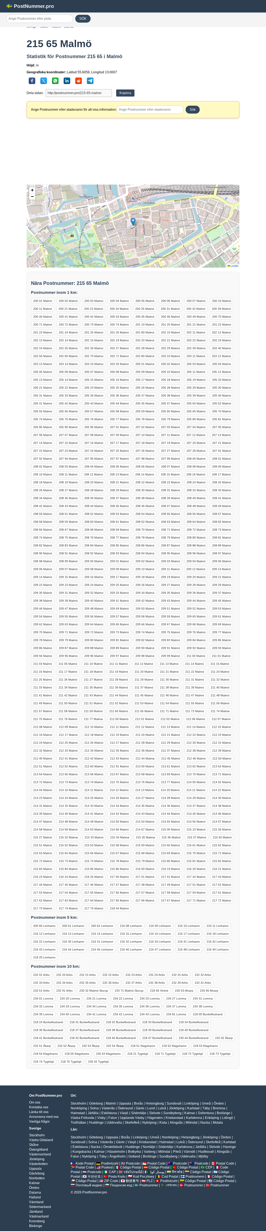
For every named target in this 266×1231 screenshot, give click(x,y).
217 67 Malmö (170, 900)
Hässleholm (116, 1151)
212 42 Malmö (93, 758)
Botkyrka (134, 1151)
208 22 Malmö (144, 482)
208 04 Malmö (93, 466)
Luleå (162, 1108)
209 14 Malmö (42, 577)
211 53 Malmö (144, 703)
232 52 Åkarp (66, 1045)
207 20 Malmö (196, 443)
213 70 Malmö (196, 774)
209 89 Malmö (119, 648)
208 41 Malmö (221, 498)
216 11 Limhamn (218, 925)
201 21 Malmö (196, 324)
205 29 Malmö (196, 387)
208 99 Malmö (68, 561)
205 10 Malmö (170, 372)
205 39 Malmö (196, 395)
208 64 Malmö (196, 521)
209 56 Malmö (93, 616)
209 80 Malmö (93, 640)
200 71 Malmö (42, 324)
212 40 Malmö (42, 758)
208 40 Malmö (196, 498)
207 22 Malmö (42, 450)
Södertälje (138, 1113)
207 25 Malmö (119, 450)
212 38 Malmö (196, 750)
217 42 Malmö (196, 876)
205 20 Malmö (221, 379)
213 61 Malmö (170, 766)
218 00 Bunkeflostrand (208, 1014)
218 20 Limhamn (44, 957)
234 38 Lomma (203, 1006)
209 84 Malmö (196, 640)
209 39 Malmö (68, 600)
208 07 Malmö (170, 466)
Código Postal (130, 1167)
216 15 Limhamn (131, 933)
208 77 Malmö (119, 537)
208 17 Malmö (221, 474)
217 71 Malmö (196, 900)
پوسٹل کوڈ (157, 1172)
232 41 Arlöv (203, 982)
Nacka (205, 1122)
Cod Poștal (170, 1176)
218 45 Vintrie (159, 990)
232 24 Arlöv (157, 974)
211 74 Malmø (220, 711)
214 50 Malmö (119, 821)
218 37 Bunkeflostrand (84, 1030)
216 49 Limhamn (218, 949)
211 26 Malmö (68, 679)
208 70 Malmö (144, 529)
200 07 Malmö (196, 301)
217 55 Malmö (93, 892)
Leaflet (234, 265)
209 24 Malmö (93, 585)
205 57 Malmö (93, 411)
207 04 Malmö (196, 427)
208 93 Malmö (119, 553)
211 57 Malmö (42, 711)
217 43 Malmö (221, 876)
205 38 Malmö (170, 395)
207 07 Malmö (68, 435)
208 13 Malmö (119, 474)
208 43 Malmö (68, 506)
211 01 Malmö (221, 656)
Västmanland (39, 1216)
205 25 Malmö (119, 387)
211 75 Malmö (42, 719)
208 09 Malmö (221, 466)
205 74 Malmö (42, 419)
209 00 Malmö (93, 561)
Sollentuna (206, 1113)
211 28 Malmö (118, 679)
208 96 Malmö (196, 553)
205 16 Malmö (119, 379)
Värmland (36, 1202)
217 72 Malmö (221, 900)
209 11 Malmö (170, 569)
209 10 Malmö (144, 569)
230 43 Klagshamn (108, 1053)
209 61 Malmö (221, 616)
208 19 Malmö (68, 482)
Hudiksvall (206, 1151)
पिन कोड (177, 1172)
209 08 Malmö (93, 569)
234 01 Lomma (43, 998)
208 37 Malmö (119, 498)
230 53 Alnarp (184, 990)
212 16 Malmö (42, 734)
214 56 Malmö (196, 821)
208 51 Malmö (68, 514)
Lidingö (227, 1118)
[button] (133, 222)
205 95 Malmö (93, 427)
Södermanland (40, 1207)
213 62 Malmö (196, 766)
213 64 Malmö (42, 774)
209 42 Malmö (144, 600)
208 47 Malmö (170, 506)
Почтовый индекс (89, 1185)
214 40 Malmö (68, 813)
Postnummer (148, 1185)
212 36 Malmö (144, 750)
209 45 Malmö (221, 600)
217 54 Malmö (68, 892)
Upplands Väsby (132, 1118)
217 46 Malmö (93, 884)
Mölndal (191, 1122)
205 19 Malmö (196, 379)
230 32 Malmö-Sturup (93, 990)
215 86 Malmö (119, 869)
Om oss (34, 1102)
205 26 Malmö (144, 387)
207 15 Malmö (68, 443)
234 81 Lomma (176, 1014)
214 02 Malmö (221, 782)
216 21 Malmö (221, 869)
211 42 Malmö (68, 695)
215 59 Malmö (144, 845)
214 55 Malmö (170, 821)
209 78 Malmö (42, 640)
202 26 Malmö (93, 348)
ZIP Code (111, 1181)
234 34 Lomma (96, 1006)
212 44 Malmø (145, 758)
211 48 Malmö (220, 695)
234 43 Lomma (150, 1014)
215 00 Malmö (170, 829)
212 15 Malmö (221, 727)
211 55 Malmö (194, 703)
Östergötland (38, 1149)
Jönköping (36, 1159)
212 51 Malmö (42, 766)
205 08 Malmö (119, 372)
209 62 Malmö (42, 624)
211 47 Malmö (194, 695)
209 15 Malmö (68, 577)
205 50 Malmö (196, 403)
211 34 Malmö (68, 687)
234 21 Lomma (96, 998)
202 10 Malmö (170, 332)
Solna (94, 1108)
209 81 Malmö (119, 640)
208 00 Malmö (196, 458)
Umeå (206, 1103)
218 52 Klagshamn (174, 1045)
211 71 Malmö (169, 711)
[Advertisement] (133, 151)
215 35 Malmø (145, 837)
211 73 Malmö (194, 711)
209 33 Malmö (119, 592)
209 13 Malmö (221, 569)
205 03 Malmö (196, 364)
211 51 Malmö (93, 703)
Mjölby (203, 1156)
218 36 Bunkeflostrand (48, 1030)
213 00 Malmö (144, 766)
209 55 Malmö (68, 616)
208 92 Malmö (93, 553)
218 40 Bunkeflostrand (193, 1030)
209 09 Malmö (119, 569)
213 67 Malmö (119, 774)
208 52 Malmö (93, 514)
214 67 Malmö (144, 829)
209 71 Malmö (68, 632)
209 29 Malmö (221, 585)
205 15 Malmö (93, 379)
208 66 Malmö (42, 529)
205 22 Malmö (68, 387)
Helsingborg (155, 1103)
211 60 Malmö (118, 711)
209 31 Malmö (68, 592)
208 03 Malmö (68, 466)
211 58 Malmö (68, 711)
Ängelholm (118, 1156)
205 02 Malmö (170, 364)
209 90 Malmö (144, 648)
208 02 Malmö (42, 466)
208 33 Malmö (221, 490)
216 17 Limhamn (189, 933)
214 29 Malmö (196, 798)
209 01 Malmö (119, 561)
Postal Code (156, 1163)
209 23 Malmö (68, 585)
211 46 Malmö (169, 695)
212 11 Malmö (119, 727)
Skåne (34, 1144)
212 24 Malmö (42, 742)
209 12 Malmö (195, 569)
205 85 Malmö (42, 427)
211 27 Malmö (93, 679)
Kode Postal (85, 1163)
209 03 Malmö (170, 561)
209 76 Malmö (196, 632)
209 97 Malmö (119, 656)
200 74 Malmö (119, 324)
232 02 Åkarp (224, 1038)
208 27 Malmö (68, 490)
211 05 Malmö (68, 663)
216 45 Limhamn (102, 949)
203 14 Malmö (68, 364)
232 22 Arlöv (110, 974)
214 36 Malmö (170, 805)
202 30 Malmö (196, 348)
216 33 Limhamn (160, 941)
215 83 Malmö (42, 869)
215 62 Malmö (221, 845)
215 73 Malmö (68, 861)
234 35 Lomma (123, 1006)
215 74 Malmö (93, 861)
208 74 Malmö (42, 537)
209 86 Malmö (42, 648)
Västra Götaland (41, 1140)
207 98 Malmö (144, 458)
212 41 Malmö (68, 758)
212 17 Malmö (68, 734)
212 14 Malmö (195, 727)
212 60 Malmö (93, 766)
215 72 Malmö (42, 861)
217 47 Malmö (119, 884)
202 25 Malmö (68, 348)
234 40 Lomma (70, 1014)
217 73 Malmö (42, 908)
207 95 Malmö (93, 458)
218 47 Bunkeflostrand (157, 1038)
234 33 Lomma (70, 1006)
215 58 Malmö (119, 845)
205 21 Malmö (42, 387)
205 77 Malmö (119, 419)
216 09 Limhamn (160, 925)
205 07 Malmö (93, 372)
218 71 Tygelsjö (165, 1053)
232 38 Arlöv (157, 982)
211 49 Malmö (42, 703)
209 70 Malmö (42, 632)
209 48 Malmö (93, 608)
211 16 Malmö (42, 671)
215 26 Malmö (221, 829)
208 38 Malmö (144, 498)
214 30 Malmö (221, 798)
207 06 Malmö (42, 435)
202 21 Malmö (170, 340)
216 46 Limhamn (131, 949)
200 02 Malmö (68, 301)
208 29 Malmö (119, 490)
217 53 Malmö (42, 892)
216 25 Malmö (93, 876)
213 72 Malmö (42, 782)
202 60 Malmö (68, 356)
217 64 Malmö (93, 900)
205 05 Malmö (42, 372)
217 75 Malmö (93, 908)
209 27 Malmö (170, 585)
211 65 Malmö (144, 711)
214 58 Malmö (42, 829)
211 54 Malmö (169, 703)
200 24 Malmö (119, 308)
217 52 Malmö (221, 884)
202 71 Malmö (119, 356)
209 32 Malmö (93, 592)
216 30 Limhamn (73, 941)
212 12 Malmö (144, 727)
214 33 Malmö (93, 805)
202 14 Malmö (68, 340)
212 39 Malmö (221, 750)
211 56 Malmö (220, 703)
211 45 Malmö (144, 695)
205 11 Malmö (196, 372)
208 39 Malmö (170, 498)
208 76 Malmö (93, 537)
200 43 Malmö (119, 316)
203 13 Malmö (42, 364)
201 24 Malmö (68, 332)
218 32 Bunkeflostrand (121, 1022)
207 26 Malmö (144, 450)
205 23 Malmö (93, 387)
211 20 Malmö (144, 671)
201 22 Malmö (221, 324)
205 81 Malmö (221, 419)
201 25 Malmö (93, 332)
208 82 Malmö (42, 545)
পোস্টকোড (171, 1185)
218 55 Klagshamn (77, 1053)
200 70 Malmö (221, 316)
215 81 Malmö (196, 861)
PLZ (150, 1181)
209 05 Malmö (221, 561)
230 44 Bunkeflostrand (193, 1038)
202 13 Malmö (42, 340)
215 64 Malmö (68, 853)
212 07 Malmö (221, 719)
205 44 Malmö (119, 403)
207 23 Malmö (68, 450)
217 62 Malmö (42, 900)
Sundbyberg (172, 1113)
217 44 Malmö (42, 884)
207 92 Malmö (42, 458)
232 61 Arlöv (41, 990)
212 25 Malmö (68, 742)
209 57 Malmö (119, 616)
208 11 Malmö (68, 474)
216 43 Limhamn (44, 949)
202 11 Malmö (196, 332)
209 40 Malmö (93, 600)
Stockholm (37, 1135)
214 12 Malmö (119, 790)
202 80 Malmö (144, 356)
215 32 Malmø (68, 837)
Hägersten (155, 1118)
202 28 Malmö (144, 348)
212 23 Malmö (221, 734)
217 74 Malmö (68, 908)
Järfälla (93, 1113)
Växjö (124, 1113)
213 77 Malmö (170, 782)
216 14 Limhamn (102, 933)
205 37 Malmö (144, 395)
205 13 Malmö (42, 379)
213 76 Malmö (144, 782)
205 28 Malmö (170, 387)
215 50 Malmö (222, 837)
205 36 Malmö (119, 395)
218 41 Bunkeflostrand (48, 1038)
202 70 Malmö (93, 356)
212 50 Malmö (221, 758)
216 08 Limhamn (131, 925)
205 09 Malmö (144, 372)
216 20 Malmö (196, 869)
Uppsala (35, 1168)
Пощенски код (121, 1185)
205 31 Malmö (42, 395)
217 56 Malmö (119, 892)
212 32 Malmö (42, 750)
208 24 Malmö (196, 482)
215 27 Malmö (42, 837)
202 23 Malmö (221, 340)
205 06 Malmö (68, 372)
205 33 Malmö (68, 395)
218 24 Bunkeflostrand (48, 1022)
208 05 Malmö (119, 466)
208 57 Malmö (221, 514)
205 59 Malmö (144, 411)
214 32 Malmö (68, 805)
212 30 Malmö (196, 742)
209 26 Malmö (144, 585)
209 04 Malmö (196, 561)
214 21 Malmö (195, 790)
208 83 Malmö (68, 545)
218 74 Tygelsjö (43, 1061)
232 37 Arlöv (134, 982)
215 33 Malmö (94, 837)
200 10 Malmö (221, 301)
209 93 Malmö (221, 648)
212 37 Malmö (170, 750)
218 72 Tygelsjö (192, 1053)
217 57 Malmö (144, 892)
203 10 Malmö (170, 356)
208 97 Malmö (221, 553)
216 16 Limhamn (160, 933)
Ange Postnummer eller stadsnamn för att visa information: (74, 109)
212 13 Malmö (170, 727)
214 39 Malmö (42, 813)
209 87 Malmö (68, 648)
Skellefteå (132, 1122)
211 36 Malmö (118, 687)
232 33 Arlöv (41, 982)
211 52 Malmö (118, 703)
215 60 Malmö (170, 845)
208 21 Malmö (119, 482)
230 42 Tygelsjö (98, 1061)
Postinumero (195, 1176)
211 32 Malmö (220, 679)
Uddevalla (114, 1122)
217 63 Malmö (68, 900)
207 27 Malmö (170, 450)
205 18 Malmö (170, 379)
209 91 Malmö (170, 648)
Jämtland (36, 1211)
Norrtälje (149, 1147)
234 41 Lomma (96, 1014)
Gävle (140, 1108)
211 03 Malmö (42, 663)
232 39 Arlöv (180, 982)
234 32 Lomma (43, 1006)
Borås (138, 1103)
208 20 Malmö (93, 482)
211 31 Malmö (194, 679)
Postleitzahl (109, 1163)
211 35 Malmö (93, 687)
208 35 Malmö (68, 498)
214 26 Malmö (119, 798)
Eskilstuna (109, 1113)
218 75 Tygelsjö (71, 1061)
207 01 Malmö (119, 427)
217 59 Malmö (196, 892)
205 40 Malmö (221, 395)
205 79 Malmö (170, 419)
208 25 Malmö (221, 482)
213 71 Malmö (221, 774)
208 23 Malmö (170, 482)
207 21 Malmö (221, 443)
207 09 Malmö (119, 435)
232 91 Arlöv (64, 990)
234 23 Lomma (150, 998)
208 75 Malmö (68, 537)
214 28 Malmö (170, 798)
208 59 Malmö (68, 521)
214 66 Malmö (119, 829)
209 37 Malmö (221, 592)
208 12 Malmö (93, 474)
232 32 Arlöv (203, 974)
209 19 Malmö (170, 577)
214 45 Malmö (196, 813)
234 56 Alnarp (209, 990)
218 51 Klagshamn (143, 1045)
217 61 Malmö (221, 892)
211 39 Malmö (194, 687)
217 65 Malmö (119, 900)
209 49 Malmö (119, 608)
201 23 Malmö (42, 332)
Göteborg (96, 1103)
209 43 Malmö (170, 600)
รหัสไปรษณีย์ (133, 1172)
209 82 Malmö (144, 640)
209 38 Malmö (42, 600)
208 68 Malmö (93, 529)
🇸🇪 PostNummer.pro (30, 6)
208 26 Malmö (42, 490)
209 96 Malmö (93, 656)
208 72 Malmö (196, 529)
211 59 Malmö (93, 711)
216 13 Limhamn (73, 933)
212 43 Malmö (119, 758)
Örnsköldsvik (112, 1147)
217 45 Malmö (68, 884)
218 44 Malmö (119, 908)
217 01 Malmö (144, 876)
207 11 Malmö (170, 435)
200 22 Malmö (93, 308)
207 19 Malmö (170, 443)
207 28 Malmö (196, 450)
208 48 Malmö (196, 506)
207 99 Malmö (170, 458)
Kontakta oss (38, 1107)
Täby (206, 1108)
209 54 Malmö (42, 616)
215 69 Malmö (170, 853)
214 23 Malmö (42, 798)
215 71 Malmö (221, 853)
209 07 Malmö (68, 569)
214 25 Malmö (93, 798)
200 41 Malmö (68, 316)
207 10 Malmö (144, 435)
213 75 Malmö (119, 782)
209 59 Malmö (170, 616)
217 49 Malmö (170, 884)
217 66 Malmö (144, 900)
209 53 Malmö (221, 608)
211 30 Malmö (169, 679)
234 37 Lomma (176, 1006)
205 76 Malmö (93, 419)
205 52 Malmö (221, 403)
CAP (112, 1172)
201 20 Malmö (170, 324)
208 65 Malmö (221, 521)
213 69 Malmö (170, 774)
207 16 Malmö (93, 443)
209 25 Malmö (119, 585)
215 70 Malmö (196, 853)
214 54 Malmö (144, 821)
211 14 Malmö (194, 663)
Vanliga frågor (39, 1121)
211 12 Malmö (143, 663)
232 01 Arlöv (41, 974)
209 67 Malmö (170, 624)
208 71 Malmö (170, 529)
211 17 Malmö (68, 671)
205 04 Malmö (221, 364)
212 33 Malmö (68, 750)
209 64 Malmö (93, 624)
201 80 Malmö (144, 332)
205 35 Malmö (93, 395)
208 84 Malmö (93, 545)
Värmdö (189, 1151)
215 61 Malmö (196, 845)
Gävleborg (36, 1173)
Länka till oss (38, 1112)
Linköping (191, 1103)
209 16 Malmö (93, 577)
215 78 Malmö (119, 861)
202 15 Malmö (93, 340)
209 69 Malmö (221, 624)
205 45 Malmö (144, 403)
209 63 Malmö (68, 624)
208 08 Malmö (196, 466)
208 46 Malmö (144, 506)
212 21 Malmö (170, 734)
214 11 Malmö (93, 790)
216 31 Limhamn (102, 941)
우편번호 (94, 1176)
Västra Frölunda (82, 1118)
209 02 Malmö (144, 561)
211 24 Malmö (220, 671)
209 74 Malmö (144, 632)
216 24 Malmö (68, 876)
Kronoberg (37, 1221)
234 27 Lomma (176, 998)
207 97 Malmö (119, 458)
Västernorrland (40, 1154)
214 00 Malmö (196, 782)
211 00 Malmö (196, 656)
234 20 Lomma (70, 998)
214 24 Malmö (68, 798)
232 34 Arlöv (64, 982)
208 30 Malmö (144, 490)
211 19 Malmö (118, 671)
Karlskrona (194, 1118)
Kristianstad (174, 1118)
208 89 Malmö (221, 545)
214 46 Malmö (221, 813)
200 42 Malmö (93, 316)
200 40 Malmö (42, 316)
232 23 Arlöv (134, 974)
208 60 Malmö (93, 521)
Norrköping (79, 1108)
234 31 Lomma (203, 998)
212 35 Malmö (119, 750)
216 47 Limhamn (160, 949)
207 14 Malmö (42, 443)
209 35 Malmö (170, 592)
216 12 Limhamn (44, 933)
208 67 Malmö (68, 529)
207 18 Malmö (144, 443)
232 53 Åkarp (91, 1045)
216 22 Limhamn (44, 941)
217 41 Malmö (170, 876)
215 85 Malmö (93, 869)
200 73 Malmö (93, 324)
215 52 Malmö (68, 845)
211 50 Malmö (68, 703)
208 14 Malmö (144, 474)
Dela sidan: (35, 93)
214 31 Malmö (42, 805)
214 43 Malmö (144, 813)
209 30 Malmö (42, 592)
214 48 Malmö (68, 821)
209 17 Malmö (119, 577)
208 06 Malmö (144, 466)
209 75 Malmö (170, 632)
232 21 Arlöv (87, 974)
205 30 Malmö (221, 387)
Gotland (134, 1156)
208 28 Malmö (93, 490)
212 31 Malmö (221, 742)
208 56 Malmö (196, 514)
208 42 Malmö (42, 506)
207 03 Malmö (170, 427)
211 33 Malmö (42, 687)
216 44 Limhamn (73, 949)
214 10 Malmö (68, 790)
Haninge (229, 1147)
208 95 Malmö (170, 553)
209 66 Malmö (144, 624)
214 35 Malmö (144, 805)
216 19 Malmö (170, 869)
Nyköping (149, 1122)
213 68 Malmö (144, 774)
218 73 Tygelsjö (220, 1053)
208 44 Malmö (93, 506)
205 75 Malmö (68, 419)
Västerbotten (38, 1164)
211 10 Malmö (93, 663)
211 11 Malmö (118, 663)
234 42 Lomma (123, 1014)
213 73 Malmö (68, 782)
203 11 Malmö (196, 356)
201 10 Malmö (144, 324)
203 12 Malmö (221, 356)
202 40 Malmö (221, 348)
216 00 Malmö (144, 869)
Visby (101, 1118)
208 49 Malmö (221, 506)
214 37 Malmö (196, 805)
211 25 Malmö (42, 679)
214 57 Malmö (221, 821)
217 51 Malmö (196, 884)
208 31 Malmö (170, 490)
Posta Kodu (117, 1176)
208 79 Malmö (170, 537)
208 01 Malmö (221, 458)
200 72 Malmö (68, 324)
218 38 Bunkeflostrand (121, 1030)
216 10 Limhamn (189, 925)
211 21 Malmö (169, 671)
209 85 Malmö (221, 640)
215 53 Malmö (93, 845)
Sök (193, 109)
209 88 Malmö (93, 648)
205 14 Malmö (68, 379)
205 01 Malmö (144, 364)
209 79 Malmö (68, 640)
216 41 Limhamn (189, 941)
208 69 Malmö (119, 529)
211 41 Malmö (42, 695)
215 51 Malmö (42, 845)
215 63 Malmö (42, 853)
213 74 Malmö (93, 782)
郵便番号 (132, 1181)
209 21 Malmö (221, 577)
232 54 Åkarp (115, 1045)
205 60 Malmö (170, 411)
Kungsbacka (82, 1151)
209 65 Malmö (119, 624)
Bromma (219, 1108)
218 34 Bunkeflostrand (193, 1022)
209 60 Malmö (196, 616)
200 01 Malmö (42, 301)
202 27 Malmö (119, 348)
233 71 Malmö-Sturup (129, 990)
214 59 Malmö (68, 829)
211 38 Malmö (169, 687)
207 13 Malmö (221, 435)
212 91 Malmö (119, 766)
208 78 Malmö (144, 537)
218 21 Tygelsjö (137, 1053)
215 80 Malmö (170, 861)
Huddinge (96, 1122)
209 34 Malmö (144, 592)
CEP (209, 1167)
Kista (163, 1122)
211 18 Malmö (93, 671)
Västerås (108, 1108)
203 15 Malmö (93, 364)
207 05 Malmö (221, 427)
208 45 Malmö (119, 506)
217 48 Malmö (144, 884)
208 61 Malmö (119, 521)
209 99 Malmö (170, 656)
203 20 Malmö (119, 364)
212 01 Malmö (144, 719)
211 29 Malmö (144, 679)
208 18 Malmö (42, 482)
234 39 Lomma (43, 1014)
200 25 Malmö (144, 308)
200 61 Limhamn (73, 925)
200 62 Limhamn (102, 925)
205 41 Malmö (42, 403)
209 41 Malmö (119, 600)
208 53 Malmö (119, 514)
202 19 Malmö (119, 340)
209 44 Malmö (196, 600)
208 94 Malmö (144, 553)
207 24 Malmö (93, 450)
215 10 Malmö (196, 829)
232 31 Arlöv (180, 974)
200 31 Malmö (170, 308)
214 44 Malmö (170, 813)
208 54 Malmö (144, 514)
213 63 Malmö (221, 766)
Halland (35, 1197)
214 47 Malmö (42, 821)
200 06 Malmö (170, 301)
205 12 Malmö (221, 372)
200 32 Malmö (195, 308)
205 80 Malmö (196, 419)
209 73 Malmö (119, 632)
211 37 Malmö (144, 687)
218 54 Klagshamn (45, 1053)
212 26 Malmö (93, 742)
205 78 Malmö (144, 419)
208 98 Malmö (42, 561)
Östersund (125, 1108)
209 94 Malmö (42, 656)
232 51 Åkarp (42, 1045)
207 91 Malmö (221, 450)
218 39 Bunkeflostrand (157, 1030)
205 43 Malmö (93, 403)
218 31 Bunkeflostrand (84, 1022)
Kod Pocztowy (143, 1176)
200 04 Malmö (119, 301)
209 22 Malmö (42, 585)
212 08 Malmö (42, 727)
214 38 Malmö (221, 805)
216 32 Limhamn (131, 941)
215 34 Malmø (119, 837)
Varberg (149, 1151)
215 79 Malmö (144, 861)
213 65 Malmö (68, 774)
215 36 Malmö (171, 837)
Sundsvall (174, 1103)
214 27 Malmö (144, 798)
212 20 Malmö (144, 734)
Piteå (177, 1151)
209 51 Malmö (170, 608)
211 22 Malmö (194, 671)
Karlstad (193, 1108)
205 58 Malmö (119, 411)
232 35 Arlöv (87, 982)
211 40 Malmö (220, 687)
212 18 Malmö (93, 734)
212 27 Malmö (119, 742)
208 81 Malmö (221, 537)
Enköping (212, 1118)
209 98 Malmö (144, 656)
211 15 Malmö (220, 663)
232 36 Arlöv (110, 982)
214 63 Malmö (93, 829)
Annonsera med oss (44, 1116)
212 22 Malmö (196, 734)
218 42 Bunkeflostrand (84, 1038)
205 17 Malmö (144, 379)
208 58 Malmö (42, 521)
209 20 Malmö (196, 577)
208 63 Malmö (170, 521)
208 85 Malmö (119, 545)
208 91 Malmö (68, 553)
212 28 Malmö (144, 742)
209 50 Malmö (144, 608)
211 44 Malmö (118, 695)
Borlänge (223, 1113)
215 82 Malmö (221, 861)
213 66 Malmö (93, 774)
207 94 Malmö (68, 458)
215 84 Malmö (68, 869)
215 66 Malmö (93, 853)
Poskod (107, 1167)
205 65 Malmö (196, 411)
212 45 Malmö (170, 758)
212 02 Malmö (170, 719)
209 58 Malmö (144, 616)
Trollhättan (78, 1122)
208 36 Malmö (93, 498)
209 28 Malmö (196, 585)
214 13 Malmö (144, 790)
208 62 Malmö (144, 521)
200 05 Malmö (144, 301)
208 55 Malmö (170, 514)
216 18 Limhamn (218, 933)
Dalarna (35, 1192)
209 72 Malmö (93, 632)
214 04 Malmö (42, 790)
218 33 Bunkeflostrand (157, 1022)
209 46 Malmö (42, 608)
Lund (151, 1108)
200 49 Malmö (196, 316)
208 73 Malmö (221, 529)
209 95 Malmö (68, 656)
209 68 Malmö (196, 624)
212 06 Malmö (195, 719)
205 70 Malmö (221, 411)
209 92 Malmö (196, 648)
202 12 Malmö (221, 332)
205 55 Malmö (42, 411)
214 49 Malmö (93, 821)
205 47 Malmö (170, 403)
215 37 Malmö (196, 837)
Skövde (154, 1113)
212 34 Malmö (93, 750)
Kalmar (34, 1183)
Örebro (34, 1187)
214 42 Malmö (119, 813)
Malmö (111, 1103)
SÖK (82, 18)
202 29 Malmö (170, 348)
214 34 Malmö (119, 805)
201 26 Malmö (119, 332)
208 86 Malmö (144, 545)
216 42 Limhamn (218, 941)
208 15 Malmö (170, 474)
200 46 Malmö (170, 316)
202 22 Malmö (196, 340)
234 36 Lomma (150, 1006)
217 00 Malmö (119, 876)
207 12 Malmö (195, 435)
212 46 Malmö (196, 758)
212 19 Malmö (119, 734)
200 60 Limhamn (44, 925)
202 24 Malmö (42, 348)
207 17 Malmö (119, 443)
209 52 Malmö (196, 608)
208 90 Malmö (42, 553)
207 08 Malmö (93, 435)
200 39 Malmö (221, 308)
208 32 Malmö (196, 490)
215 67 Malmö (119, 853)
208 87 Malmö (170, 545)
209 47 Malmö (68, 608)
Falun (112, 1118)
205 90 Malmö (68, 427)
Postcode (133, 1163)
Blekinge (35, 1226)
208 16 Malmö (195, 474)
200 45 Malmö (144, 316)
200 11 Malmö (42, 308)
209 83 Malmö (170, 640)
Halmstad (78, 1113)
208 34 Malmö (42, 498)
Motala (218, 1122)
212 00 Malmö (119, 719)
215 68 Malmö (144, 853)
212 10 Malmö (93, 727)
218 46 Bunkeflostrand (121, 1038)
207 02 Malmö (144, 427)
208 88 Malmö (196, 545)
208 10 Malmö (42, 474)
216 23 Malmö (42, 876)
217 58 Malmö (170, 892)
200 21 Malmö (68, 308)
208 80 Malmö (196, 537)
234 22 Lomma (123, 998)
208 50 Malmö (42, 514)
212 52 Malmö (68, 766)
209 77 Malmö (221, 632)
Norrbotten (37, 1178)
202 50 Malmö (42, 356)
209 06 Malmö (42, 569)
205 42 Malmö (68, 403)
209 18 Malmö (144, 577)
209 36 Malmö (196, 592)
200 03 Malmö (93, 301)
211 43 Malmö (93, 695)
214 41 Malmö (93, 813)
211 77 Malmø (93, 719)
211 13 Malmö (169, 663)
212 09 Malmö (68, 727)
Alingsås (176, 1122)
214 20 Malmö (170, 790)
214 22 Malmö (221, 790)
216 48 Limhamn (189, 949)
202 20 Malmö (144, 340)
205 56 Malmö (68, 411)
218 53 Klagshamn (205, 1045)
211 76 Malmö (68, 719)
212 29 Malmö (170, 742)
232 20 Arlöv (64, 974)
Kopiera (125, 93)
